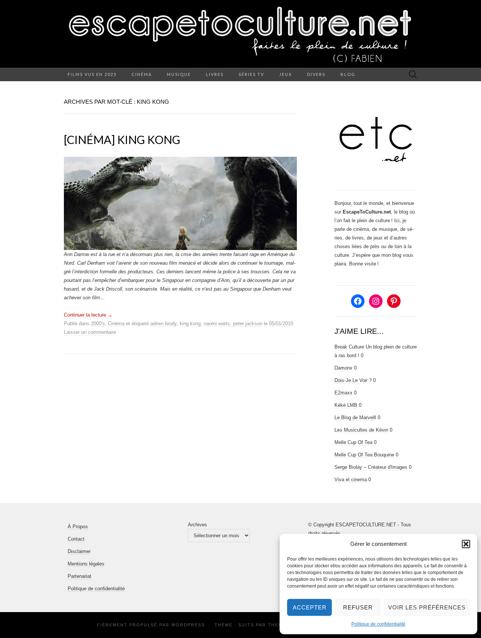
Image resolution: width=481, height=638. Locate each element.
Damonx (343, 368)
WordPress (188, 625)
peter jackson (247, 323)
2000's (98, 323)
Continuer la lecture (88, 315)
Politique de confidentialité (378, 624)
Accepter (310, 607)
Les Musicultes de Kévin (361, 430)
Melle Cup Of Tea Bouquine (364, 455)
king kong (190, 323)
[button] (466, 544)
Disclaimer (79, 551)
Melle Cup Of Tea (353, 442)
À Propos (78, 526)
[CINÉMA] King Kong (122, 139)
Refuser (358, 607)
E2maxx (343, 393)
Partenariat (79, 576)
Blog (347, 74)
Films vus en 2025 (92, 74)
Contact (76, 539)
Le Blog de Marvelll (355, 417)
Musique (179, 74)
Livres (215, 74)
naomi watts (217, 323)
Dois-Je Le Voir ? (353, 380)
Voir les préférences (427, 607)
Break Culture (349, 347)
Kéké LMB (345, 405)
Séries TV (251, 74)
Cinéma (142, 74)
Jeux (285, 74)
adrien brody (163, 323)
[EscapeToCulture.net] (240, 34)
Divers (316, 74)
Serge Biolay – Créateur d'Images (370, 467)
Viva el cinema (350, 479)
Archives (197, 524)
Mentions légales (86, 564)
